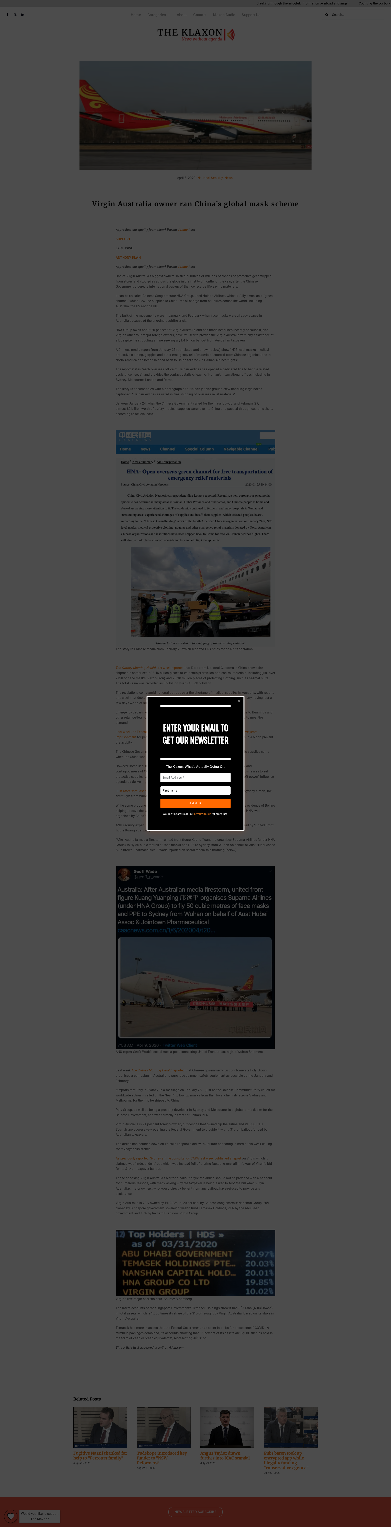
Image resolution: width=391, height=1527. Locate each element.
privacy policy (202, 814)
